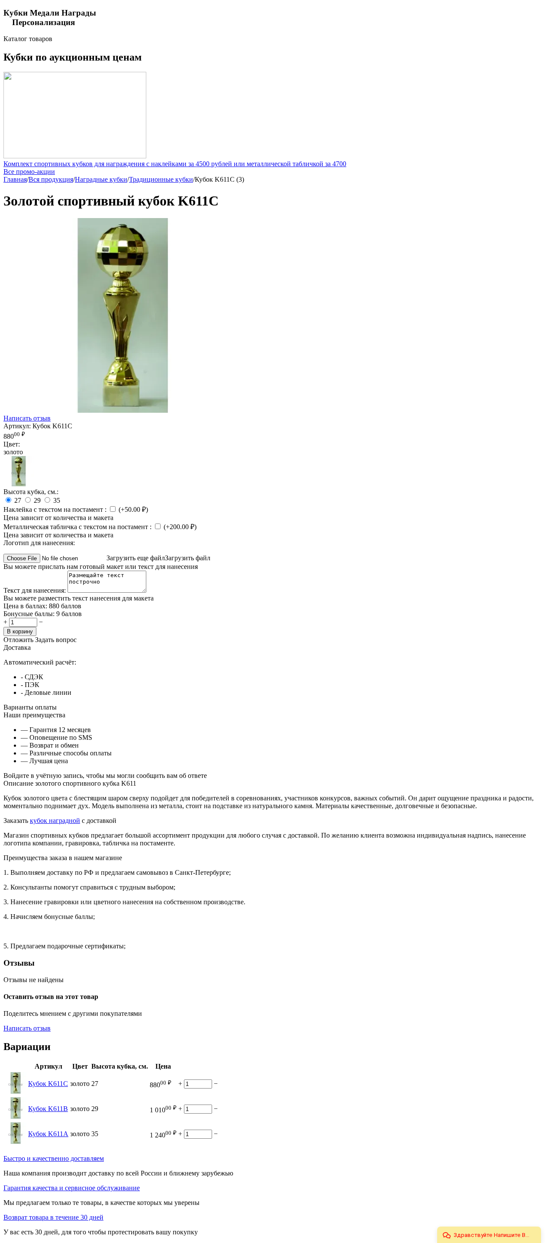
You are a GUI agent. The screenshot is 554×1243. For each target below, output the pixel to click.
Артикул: (17, 426)
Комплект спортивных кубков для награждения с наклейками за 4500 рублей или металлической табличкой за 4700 (174, 163)
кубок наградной (55, 820)
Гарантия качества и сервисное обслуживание (71, 1188)
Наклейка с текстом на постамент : (55, 509)
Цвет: (11, 444)
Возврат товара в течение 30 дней (53, 1217)
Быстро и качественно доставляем (53, 1158)
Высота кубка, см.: (30, 491)
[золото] (18, 484)
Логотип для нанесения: (39, 542)
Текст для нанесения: (35, 590)
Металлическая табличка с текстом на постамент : (78, 526)
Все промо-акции (29, 171)
